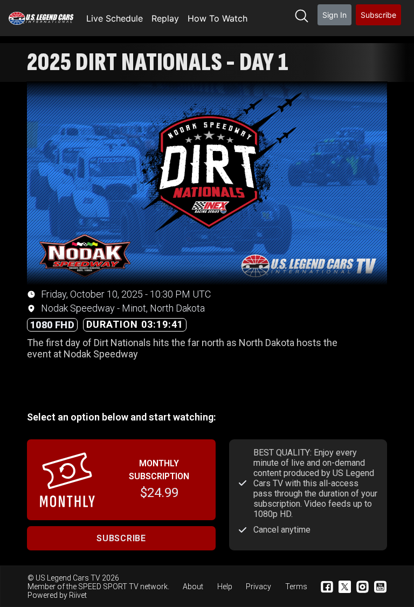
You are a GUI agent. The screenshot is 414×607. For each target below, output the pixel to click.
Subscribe (378, 14)
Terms (296, 586)
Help (224, 586)
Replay (165, 18)
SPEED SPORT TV (108, 586)
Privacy (258, 586)
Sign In (334, 14)
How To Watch (217, 18)
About (193, 586)
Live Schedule (114, 18)
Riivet (78, 595)
